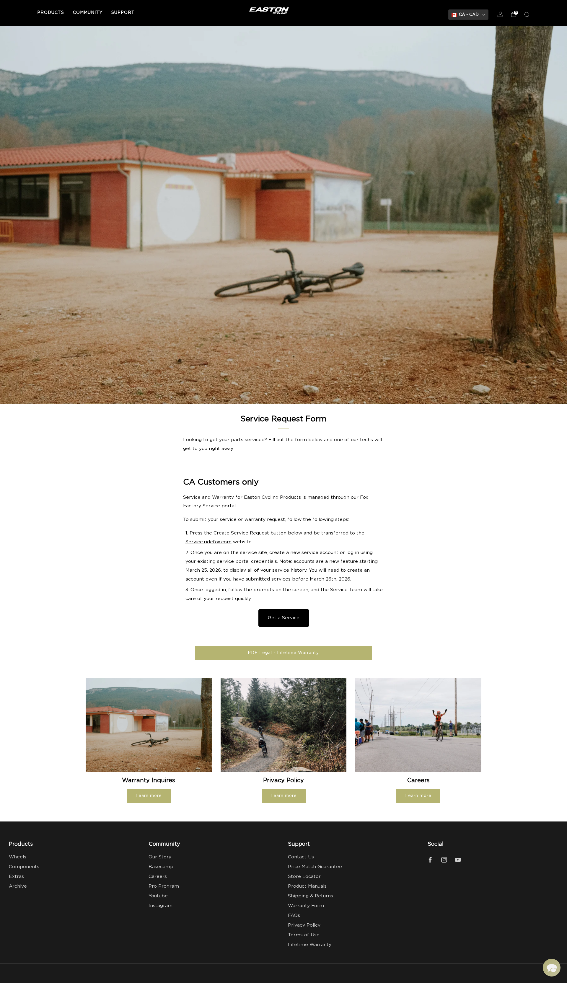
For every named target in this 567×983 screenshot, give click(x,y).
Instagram (160, 906)
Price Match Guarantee (315, 867)
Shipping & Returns (310, 896)
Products (50, 13)
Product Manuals (307, 886)
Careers (158, 876)
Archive (18, 886)
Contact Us (301, 857)
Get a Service (283, 618)
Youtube (158, 896)
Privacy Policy (304, 925)
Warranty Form (306, 906)
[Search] (527, 14)
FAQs (294, 915)
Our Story (160, 857)
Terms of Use (304, 935)
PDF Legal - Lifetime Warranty (283, 653)
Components (24, 867)
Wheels (17, 857)
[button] (552, 968)
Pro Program (164, 886)
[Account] (500, 14)
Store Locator (304, 876)
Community (87, 13)
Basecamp (161, 867)
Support (123, 13)
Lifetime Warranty (309, 945)
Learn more (149, 796)
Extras (16, 876)
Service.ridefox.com (208, 542)
